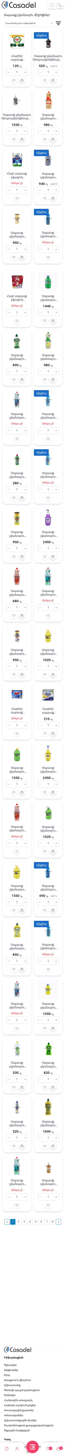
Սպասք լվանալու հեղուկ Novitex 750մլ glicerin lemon (48, 357)
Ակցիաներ (11, 1370)
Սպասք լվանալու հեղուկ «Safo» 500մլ (17, 475)
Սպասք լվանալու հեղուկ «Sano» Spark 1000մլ (48, 533)
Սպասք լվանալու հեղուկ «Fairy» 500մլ (48, 175)
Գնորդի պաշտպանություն (22, 1390)
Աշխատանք (12, 1385)
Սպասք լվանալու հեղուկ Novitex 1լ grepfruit (17, 828)
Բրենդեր (10, 1395)
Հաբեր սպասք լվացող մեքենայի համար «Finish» (48, 710)
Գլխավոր (10, 1365)
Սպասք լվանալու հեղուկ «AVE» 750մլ (17, 1064)
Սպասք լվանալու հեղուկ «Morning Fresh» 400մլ (17, 946)
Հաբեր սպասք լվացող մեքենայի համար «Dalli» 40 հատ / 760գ (17, 710)
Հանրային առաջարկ (18, 1400)
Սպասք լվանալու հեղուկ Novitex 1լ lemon (17, 1182)
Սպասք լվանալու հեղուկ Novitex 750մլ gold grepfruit (48, 116)
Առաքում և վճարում (17, 1380)
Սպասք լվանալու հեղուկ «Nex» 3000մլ (48, 1005)
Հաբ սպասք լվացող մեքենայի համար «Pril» (17, 298)
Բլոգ (7, 1375)
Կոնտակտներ (13, 1415)
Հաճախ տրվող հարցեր (20, 1405)
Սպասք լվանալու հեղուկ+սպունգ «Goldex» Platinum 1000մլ (17, 651)
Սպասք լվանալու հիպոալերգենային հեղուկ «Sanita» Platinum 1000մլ (48, 57)
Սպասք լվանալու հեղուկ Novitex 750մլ (17, 415)
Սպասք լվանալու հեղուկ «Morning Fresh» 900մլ (48, 1123)
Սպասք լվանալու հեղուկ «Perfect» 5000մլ (17, 769)
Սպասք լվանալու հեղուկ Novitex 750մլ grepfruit (17, 592)
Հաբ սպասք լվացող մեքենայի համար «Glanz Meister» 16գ (17, 175)
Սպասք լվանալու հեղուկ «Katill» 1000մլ (48, 1182)
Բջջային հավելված (17, 1430)
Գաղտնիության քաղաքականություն (29, 1425)
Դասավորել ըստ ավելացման (20, 23)
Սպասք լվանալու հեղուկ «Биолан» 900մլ (48, 234)
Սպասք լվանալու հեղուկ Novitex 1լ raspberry (17, 1005)
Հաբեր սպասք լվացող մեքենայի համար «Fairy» (17, 57)
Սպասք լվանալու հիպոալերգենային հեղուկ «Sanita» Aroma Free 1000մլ (16, 116)
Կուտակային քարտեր (19, 1410)
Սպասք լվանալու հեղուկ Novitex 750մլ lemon (48, 592)
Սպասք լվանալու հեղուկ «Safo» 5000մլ (48, 298)
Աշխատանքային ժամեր (20, 1420)
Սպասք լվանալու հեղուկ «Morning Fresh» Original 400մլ (17, 357)
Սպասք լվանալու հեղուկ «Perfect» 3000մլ (48, 651)
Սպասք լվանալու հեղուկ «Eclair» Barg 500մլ (17, 1123)
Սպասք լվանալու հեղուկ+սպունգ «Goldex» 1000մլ (17, 234)
